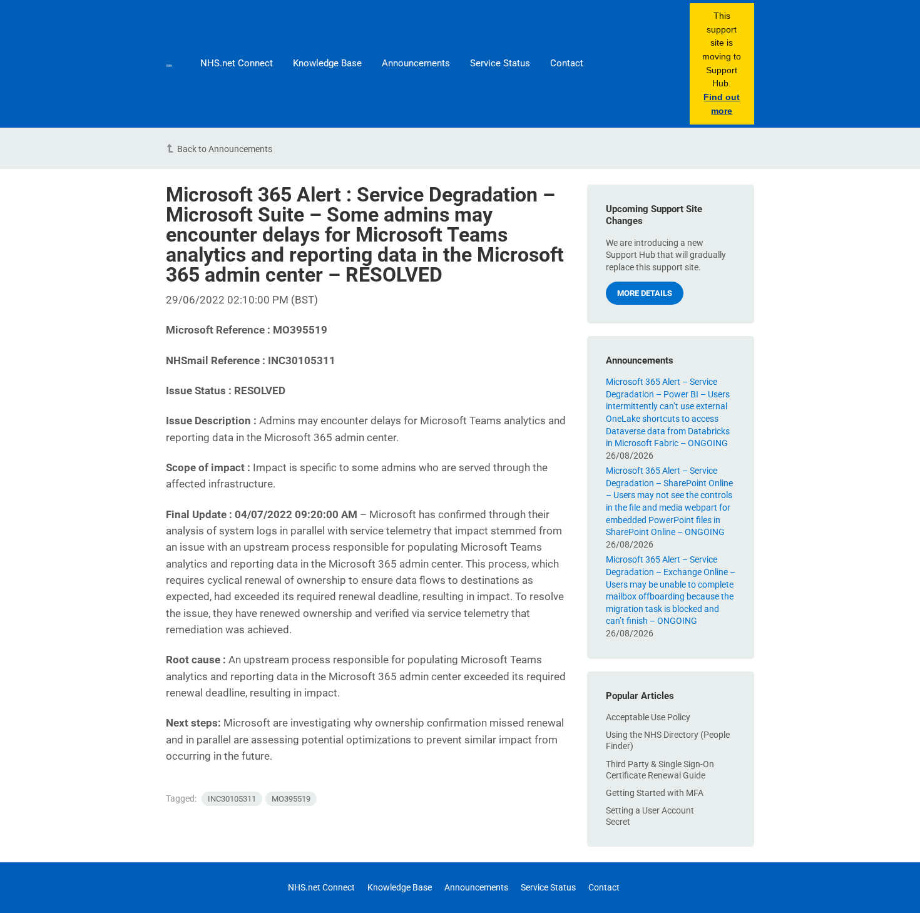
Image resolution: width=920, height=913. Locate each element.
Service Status (500, 63)
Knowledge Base (327, 63)
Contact (566, 63)
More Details (644, 293)
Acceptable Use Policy (648, 717)
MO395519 (291, 798)
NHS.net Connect (236, 63)
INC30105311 (232, 798)
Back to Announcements (224, 149)
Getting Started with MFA (654, 793)
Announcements (416, 63)
